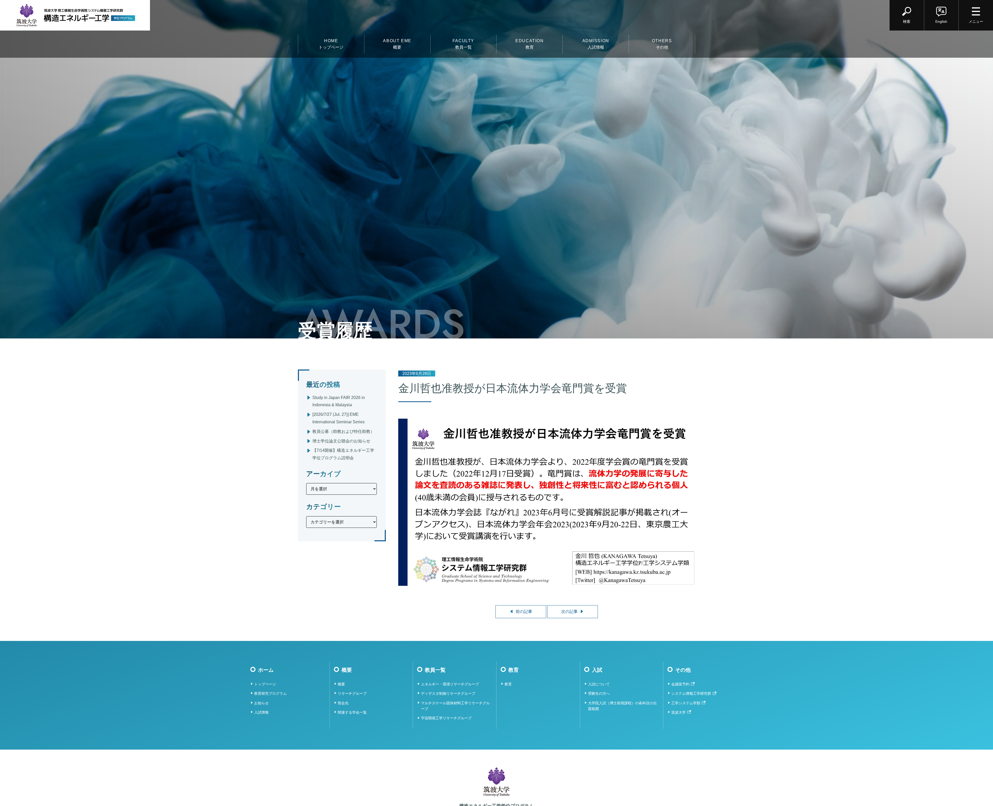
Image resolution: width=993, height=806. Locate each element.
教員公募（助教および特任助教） (343, 431)
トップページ (331, 44)
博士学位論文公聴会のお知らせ (341, 441)
